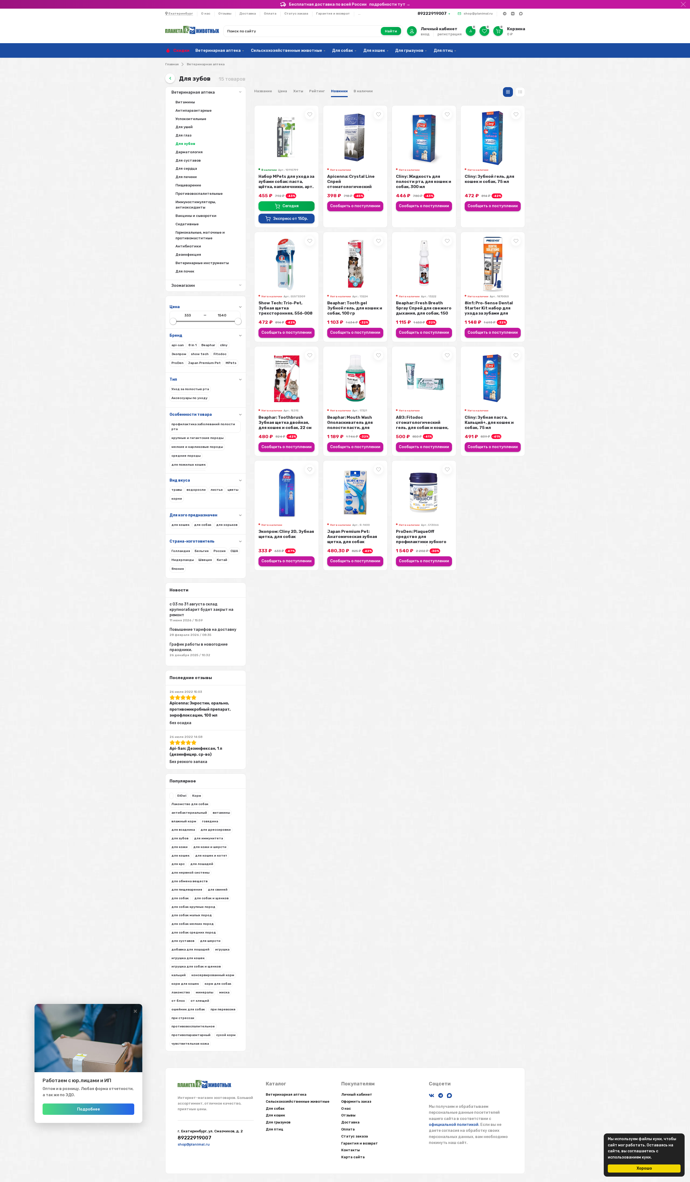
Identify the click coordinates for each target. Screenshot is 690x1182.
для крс (178, 864)
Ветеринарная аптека (218, 50)
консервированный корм (212, 975)
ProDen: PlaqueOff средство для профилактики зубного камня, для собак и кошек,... (421, 541)
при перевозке (223, 1009)
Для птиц (443, 50)
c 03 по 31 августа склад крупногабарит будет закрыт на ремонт (201, 609)
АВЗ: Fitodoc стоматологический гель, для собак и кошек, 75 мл (422, 425)
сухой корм (226, 1035)
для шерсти (210, 941)
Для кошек (374, 50)
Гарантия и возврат (333, 13)
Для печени (186, 177)
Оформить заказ (356, 1101)
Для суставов (188, 160)
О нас (205, 13)
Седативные (187, 224)
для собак (180, 898)
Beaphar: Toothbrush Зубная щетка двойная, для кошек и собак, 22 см (285, 422)
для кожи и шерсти (209, 847)
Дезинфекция (188, 255)
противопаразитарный (191, 1035)
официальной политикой (453, 1124)
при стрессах (182, 1018)
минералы (204, 992)
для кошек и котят (211, 855)
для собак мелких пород (192, 924)
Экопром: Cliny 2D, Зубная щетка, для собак (286, 534)
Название (263, 91)
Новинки (339, 91)
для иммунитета (208, 838)
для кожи (179, 847)
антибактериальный (189, 813)
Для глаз (183, 135)
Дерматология (189, 152)
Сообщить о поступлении (355, 206)
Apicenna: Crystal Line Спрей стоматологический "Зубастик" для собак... (352, 184)
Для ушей (184, 127)
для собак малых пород (191, 915)
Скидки (181, 50)
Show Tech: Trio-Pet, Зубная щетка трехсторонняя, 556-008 (285, 308)
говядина (210, 821)
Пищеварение (188, 185)
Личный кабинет (356, 1094)
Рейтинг (317, 91)
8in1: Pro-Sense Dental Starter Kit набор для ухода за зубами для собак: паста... (489, 311)
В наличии (363, 91)
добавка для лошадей (190, 949)
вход (425, 34)
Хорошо (644, 1168)
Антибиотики (188, 246)
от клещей (200, 1001)
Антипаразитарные (193, 110)
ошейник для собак (188, 1009)
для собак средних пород (193, 932)
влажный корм (183, 821)
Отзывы (224, 13)
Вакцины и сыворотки (195, 216)
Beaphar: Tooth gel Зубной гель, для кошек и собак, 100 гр (354, 308)
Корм (196, 796)
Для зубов (185, 144)
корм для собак (218, 984)
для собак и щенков (211, 898)
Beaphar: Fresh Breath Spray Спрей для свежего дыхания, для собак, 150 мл (423, 311)
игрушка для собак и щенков (196, 966)
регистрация (449, 34)
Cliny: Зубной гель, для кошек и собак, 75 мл (489, 179)
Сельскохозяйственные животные (286, 50)
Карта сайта (353, 1157)
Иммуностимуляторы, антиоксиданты (195, 205)
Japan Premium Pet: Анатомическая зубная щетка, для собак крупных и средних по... (352, 539)
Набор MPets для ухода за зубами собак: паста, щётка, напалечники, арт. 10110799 (286, 184)
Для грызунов (409, 50)
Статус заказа (296, 13)
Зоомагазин (183, 285)
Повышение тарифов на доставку (203, 629)
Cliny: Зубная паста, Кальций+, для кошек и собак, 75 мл (489, 422)
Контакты (350, 1150)
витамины (221, 813)
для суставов (182, 941)
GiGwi (181, 796)
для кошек (180, 855)
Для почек (184, 271)
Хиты (298, 91)
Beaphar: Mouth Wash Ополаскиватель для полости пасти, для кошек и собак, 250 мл (350, 425)
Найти (391, 31)
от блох (178, 1001)
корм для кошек (185, 984)
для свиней (217, 889)
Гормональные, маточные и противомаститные (200, 235)
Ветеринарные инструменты (202, 263)
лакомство (180, 992)
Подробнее (88, 1109)
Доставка (247, 13)
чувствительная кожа (190, 1043)
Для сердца (186, 168)
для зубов (179, 838)
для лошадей (201, 864)
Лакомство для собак (189, 804)
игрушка (222, 949)
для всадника (183, 830)
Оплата (270, 13)
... (359, 13)
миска (224, 992)
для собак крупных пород (193, 907)
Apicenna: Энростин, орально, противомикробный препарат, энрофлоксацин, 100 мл (200, 709)
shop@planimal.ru (478, 13)
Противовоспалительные (199, 194)
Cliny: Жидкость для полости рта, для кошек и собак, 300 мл (423, 181)
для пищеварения (186, 889)
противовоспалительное (193, 1026)
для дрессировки (216, 830)
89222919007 (432, 13)
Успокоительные (190, 119)
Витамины (185, 102)
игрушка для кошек (188, 958)
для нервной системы (190, 872)
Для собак (342, 50)
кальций (178, 975)
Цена (282, 91)
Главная (172, 64)
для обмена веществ (189, 881)
